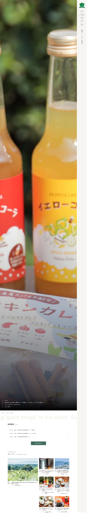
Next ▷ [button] (12, 412)
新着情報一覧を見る (38, 443)
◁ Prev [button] (3, 412)
